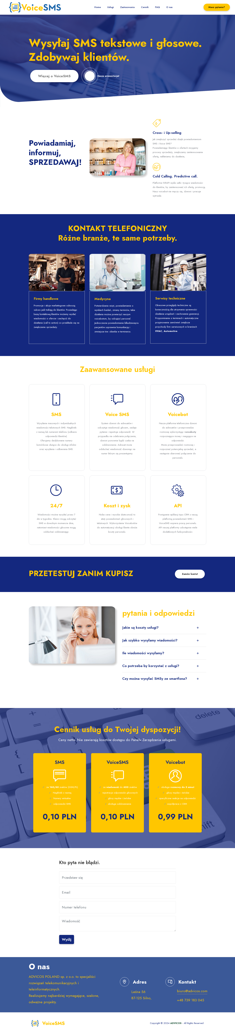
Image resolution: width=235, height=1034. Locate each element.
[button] (164, 627)
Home (97, 7)
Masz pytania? (216, 7)
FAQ (157, 7)
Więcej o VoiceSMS (54, 76)
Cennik (145, 7)
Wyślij (66, 939)
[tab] (164, 627)
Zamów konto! (190, 574)
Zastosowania (127, 7)
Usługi (110, 7)
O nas (169, 7)
